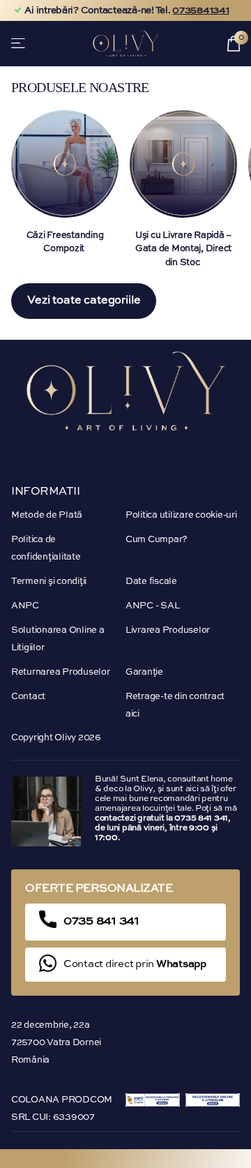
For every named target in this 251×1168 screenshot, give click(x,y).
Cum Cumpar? (157, 539)
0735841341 (200, 10)
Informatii (45, 491)
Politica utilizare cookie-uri (181, 515)
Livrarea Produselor (168, 630)
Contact (28, 696)
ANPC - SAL (152, 606)
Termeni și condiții (48, 581)
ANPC (25, 606)
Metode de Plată (46, 515)
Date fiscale (151, 581)
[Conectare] (208, 43)
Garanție (144, 672)
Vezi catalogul (19, 43)
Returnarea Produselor (60, 672)
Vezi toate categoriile (83, 300)
